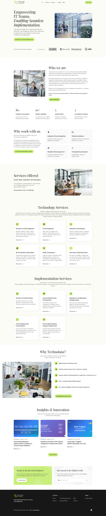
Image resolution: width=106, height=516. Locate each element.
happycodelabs (36, 510)
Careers (59, 2)
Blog (64, 2)
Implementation (64, 500)
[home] (19, 2)
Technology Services (65, 498)
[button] (53, 2)
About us (47, 2)
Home (42, 2)
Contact (75, 500)
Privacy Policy (88, 498)
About (54, 498)
